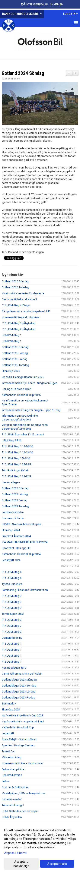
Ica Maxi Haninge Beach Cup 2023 (22, 715)
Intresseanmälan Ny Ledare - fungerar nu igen (29, 383)
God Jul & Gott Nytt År (15, 787)
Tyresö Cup (9, 751)
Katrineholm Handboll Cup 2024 (21, 554)
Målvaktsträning (11, 757)
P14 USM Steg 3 (11, 607)
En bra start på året (13, 769)
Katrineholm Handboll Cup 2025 (21, 395)
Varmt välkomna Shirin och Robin (22, 673)
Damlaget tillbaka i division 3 (19, 299)
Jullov (5, 781)
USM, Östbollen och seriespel (20, 811)
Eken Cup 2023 (11, 709)
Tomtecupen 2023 (13, 613)
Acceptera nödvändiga (21, 864)
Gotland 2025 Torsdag (15, 365)
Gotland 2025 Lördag (15, 353)
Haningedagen (11, 482)
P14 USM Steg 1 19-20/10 (17, 446)
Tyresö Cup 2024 (12, 584)
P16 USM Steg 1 (11, 643)
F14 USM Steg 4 (11, 572)
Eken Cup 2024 (11, 530)
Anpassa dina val (15, 853)
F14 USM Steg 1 (11, 649)
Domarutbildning (12, 637)
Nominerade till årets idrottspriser (22, 763)
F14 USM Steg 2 (11, 625)
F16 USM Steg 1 (11, 661)
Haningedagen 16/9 (14, 667)
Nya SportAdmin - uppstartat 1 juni (23, 721)
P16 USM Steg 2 (11, 619)
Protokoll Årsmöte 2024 (16, 536)
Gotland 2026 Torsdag (15, 287)
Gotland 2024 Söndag (23, 73)
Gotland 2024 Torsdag (15, 506)
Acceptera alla (57, 863)
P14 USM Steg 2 (11, 631)
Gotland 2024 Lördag (15, 494)
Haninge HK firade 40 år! (16, 389)
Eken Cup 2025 (11, 371)
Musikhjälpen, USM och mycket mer (24, 793)
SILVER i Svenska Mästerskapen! (22, 524)
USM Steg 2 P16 (11, 440)
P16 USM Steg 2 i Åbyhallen (18, 329)
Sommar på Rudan (13, 518)
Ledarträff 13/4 (11, 560)
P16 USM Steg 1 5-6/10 (16, 458)
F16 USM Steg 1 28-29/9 (16, 464)
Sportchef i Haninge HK (16, 548)
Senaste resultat (12, 799)
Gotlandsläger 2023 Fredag (18, 697)
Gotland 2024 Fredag (15, 500)
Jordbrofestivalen (13, 512)
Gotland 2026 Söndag (15, 281)
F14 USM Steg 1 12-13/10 (17, 452)
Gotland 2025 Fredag (15, 359)
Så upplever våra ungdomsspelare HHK (26, 311)
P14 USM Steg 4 (11, 578)
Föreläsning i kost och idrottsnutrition (25, 589)
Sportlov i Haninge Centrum (18, 745)
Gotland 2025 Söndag (15, 347)
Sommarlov (9, 703)
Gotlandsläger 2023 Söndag (19, 685)
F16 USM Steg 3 (11, 601)
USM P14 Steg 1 (11, 335)
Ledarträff (8, 733)
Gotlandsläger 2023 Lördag (18, 691)
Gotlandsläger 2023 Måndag (19, 679)
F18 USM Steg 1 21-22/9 (16, 476)
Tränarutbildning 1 (13, 805)
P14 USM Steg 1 (11, 655)
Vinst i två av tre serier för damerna (23, 293)
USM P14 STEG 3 (12, 775)
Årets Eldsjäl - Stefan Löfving (19, 739)
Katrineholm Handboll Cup (18, 727)
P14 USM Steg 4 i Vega (16, 305)
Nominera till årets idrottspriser (21, 317)
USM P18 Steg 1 (11, 341)
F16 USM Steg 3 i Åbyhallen (18, 323)
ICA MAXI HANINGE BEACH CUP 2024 (24, 542)
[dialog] (40, 848)
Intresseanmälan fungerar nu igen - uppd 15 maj (31, 410)
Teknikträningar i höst (15, 470)
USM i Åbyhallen (12, 817)
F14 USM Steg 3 (11, 595)
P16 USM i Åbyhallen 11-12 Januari (23, 434)
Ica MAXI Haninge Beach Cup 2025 (23, 377)
